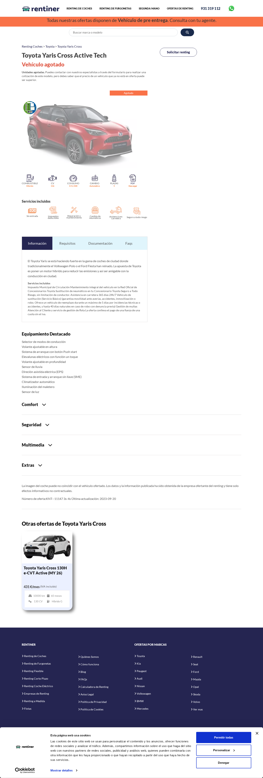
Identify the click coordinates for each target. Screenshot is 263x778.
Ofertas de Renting (180, 8)
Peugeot (142, 671)
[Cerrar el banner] (257, 733)
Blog (83, 671)
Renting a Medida (34, 701)
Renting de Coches (79, 8)
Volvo (196, 701)
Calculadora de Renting (94, 686)
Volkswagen (144, 693)
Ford (196, 671)
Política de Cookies (91, 709)
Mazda (197, 679)
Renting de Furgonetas (115, 8)
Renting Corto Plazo (36, 678)
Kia (139, 663)
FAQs (83, 679)
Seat (195, 664)
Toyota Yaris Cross (69, 46)
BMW (140, 701)
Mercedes (142, 708)
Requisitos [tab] (67, 243)
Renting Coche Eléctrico (38, 686)
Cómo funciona (89, 664)
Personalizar (221, 750)
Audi (139, 678)
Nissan (141, 686)
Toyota (49, 46)
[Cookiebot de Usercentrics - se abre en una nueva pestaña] (25, 770)
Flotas (27, 708)
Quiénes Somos (89, 656)
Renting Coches (32, 46)
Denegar (223, 762)
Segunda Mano (149, 8)
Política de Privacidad (93, 701)
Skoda (196, 694)
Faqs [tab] (128, 243)
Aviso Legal (87, 694)
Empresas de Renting (36, 693)
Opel (196, 686)
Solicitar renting (178, 52)
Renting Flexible (33, 671)
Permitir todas (223, 737)
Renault (197, 656)
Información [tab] (37, 243)
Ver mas (198, 709)
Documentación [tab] (100, 243)
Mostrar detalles (61, 770)
